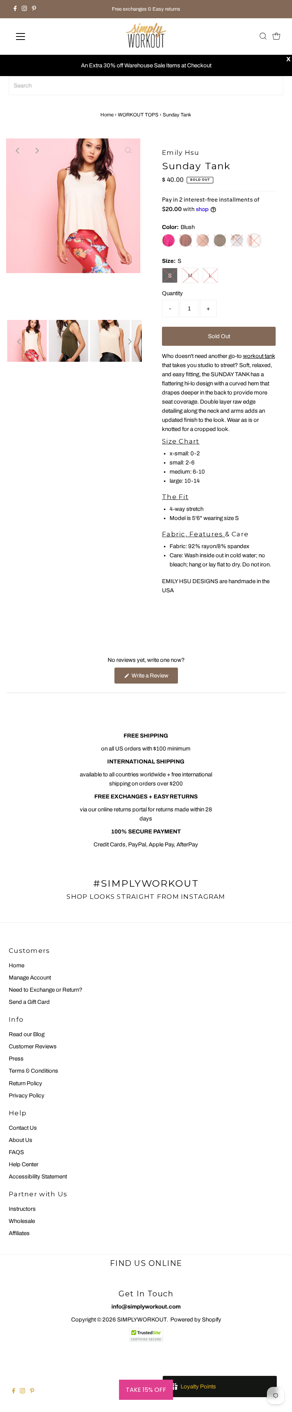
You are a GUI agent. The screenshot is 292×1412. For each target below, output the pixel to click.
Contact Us (23, 1128)
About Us (20, 1140)
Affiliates (19, 1233)
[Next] (37, 150)
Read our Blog (26, 1034)
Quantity (172, 293)
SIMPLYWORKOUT (142, 1320)
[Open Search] (263, 36)
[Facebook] (15, 9)
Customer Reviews (33, 1046)
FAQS (16, 1152)
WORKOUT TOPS (138, 115)
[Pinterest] (34, 9)
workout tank (259, 356)
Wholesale (22, 1221)
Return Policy (25, 1083)
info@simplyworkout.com (146, 1307)
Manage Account (30, 978)
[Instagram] (24, 9)
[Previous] (18, 150)
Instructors (22, 1209)
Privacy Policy (26, 1095)
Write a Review (154, 678)
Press (16, 1059)
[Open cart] (276, 36)
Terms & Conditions (33, 1071)
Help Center (23, 1164)
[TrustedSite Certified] (146, 1335)
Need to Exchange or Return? (46, 990)
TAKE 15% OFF (146, 1389)
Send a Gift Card (29, 1002)
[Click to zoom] (128, 150)
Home (107, 115)
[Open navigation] (43, 36)
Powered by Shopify (195, 1320)
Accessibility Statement (38, 1176)
